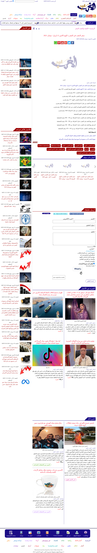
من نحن (68, 535)
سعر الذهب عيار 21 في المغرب (56, 149)
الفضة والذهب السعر (81, 28)
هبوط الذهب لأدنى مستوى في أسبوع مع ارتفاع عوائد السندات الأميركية (77, 139)
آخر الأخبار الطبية (70, 479)
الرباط (86, 149)
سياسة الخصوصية (11, 535)
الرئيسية (92, 28)
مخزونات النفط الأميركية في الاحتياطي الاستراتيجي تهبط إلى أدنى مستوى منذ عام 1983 (10, 359)
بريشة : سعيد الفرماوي (10, 206)
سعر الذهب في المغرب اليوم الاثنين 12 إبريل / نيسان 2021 (75, 85)
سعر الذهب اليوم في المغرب (75, 149)
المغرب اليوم (9, 1)
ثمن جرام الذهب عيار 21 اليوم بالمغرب (86, 89)
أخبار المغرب (78, 145)
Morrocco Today (55, 145)
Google (2, 1)
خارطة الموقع (77, 535)
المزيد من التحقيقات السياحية (42, 464)
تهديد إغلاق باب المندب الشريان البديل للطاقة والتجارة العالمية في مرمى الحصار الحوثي (10, 312)
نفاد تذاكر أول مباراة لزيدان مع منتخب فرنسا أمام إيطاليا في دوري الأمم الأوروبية (10, 152)
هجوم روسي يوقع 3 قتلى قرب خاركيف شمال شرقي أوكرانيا (61, 23)
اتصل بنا (30, 535)
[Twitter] (60, 214)
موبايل (21, 535)
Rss (47, 535)
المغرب (92, 149)
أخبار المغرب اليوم (89, 145)
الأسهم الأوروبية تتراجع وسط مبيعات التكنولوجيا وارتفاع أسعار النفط (10, 254)
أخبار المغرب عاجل (67, 145)
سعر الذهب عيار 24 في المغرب (86, 153)
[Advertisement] (38, 8)
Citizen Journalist (58, 535)
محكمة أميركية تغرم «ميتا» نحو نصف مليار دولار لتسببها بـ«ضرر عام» (10, 384)
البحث (36, 1)
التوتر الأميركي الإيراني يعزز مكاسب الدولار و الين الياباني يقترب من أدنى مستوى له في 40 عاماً (10, 231)
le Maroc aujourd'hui (43, 145)
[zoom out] (39, 28)
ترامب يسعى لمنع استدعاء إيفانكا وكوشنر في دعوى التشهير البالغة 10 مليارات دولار (10, 74)
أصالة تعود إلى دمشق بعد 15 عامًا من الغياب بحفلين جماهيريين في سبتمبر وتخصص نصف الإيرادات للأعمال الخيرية (80, 294)
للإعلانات (39, 535)
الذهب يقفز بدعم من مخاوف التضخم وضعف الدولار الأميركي (80, 135)
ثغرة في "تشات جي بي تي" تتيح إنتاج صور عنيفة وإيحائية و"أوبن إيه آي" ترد (10, 198)
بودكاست (85, 535)
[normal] (36, 28)
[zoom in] (34, 28)
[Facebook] (77, 214)
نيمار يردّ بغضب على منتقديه (10, 159)
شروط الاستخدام (90, 251)
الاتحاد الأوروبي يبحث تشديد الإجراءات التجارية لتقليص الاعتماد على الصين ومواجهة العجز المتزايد (10, 326)
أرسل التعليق (90, 281)
